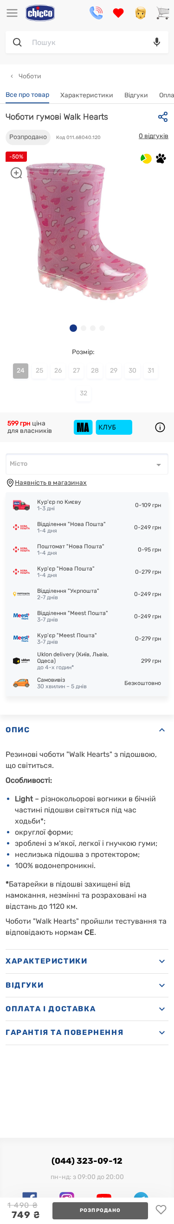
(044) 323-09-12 (87, 1161)
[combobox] (87, 464)
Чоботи (29, 76)
